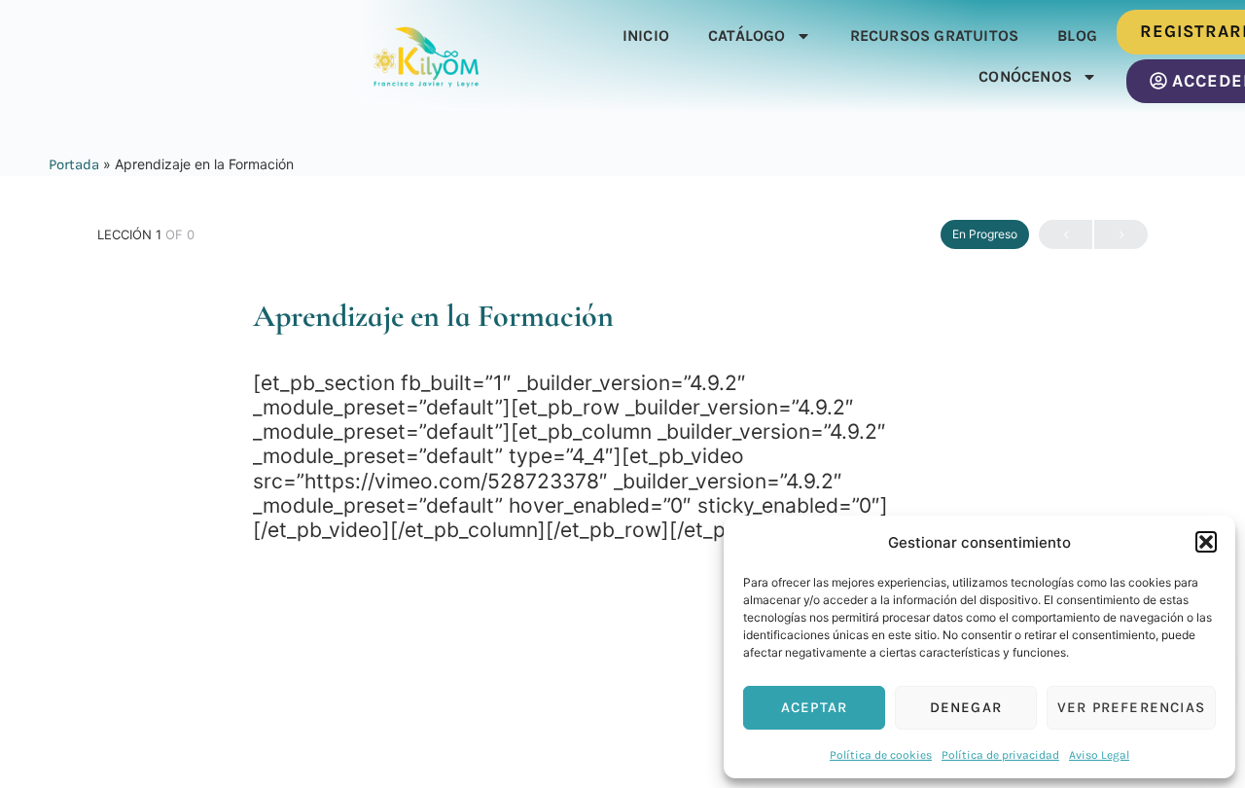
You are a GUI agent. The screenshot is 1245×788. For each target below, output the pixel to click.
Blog (1077, 35)
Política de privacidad (1000, 755)
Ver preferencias (1131, 707)
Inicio (645, 35)
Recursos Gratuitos (934, 35)
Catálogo (747, 35)
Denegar (966, 707)
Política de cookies (881, 755)
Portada (74, 164)
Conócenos (1025, 76)
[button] (1206, 542)
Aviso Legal (1099, 755)
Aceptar (814, 707)
